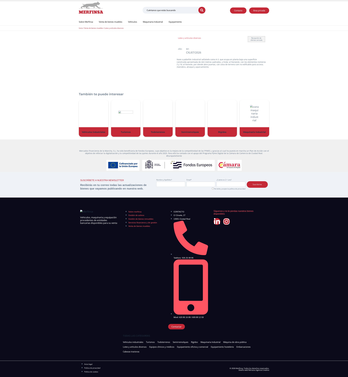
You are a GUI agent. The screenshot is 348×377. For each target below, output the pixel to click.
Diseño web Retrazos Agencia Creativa (254, 370)
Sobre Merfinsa (86, 21)
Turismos (126, 132)
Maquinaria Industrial (153, 21)
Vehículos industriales (93, 132)
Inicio (81, 28)
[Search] (201, 10)
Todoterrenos (158, 132)
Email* (189, 180)
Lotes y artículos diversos (114, 28)
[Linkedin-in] (217, 221)
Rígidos (222, 132)
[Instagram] (226, 221)
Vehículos (132, 21)
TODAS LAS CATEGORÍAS (136, 336)
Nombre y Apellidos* (164, 180)
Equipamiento (175, 21)
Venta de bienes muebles (110, 21)
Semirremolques (190, 132)
